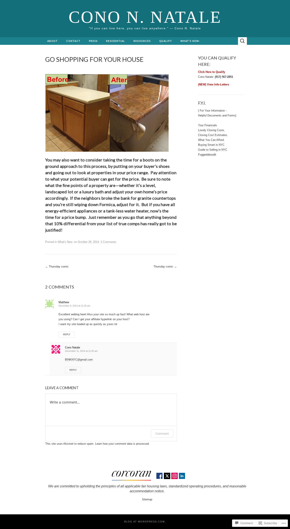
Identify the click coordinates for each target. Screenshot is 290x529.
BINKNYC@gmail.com (79, 359)
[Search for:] (242, 41)
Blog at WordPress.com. (145, 521)
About (52, 41)
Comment (162, 433)
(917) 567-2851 (224, 76)
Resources (142, 41)
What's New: (65, 241)
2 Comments (108, 241)
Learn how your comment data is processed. (122, 443)
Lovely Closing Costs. (211, 130)
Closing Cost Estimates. (213, 135)
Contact (73, 41)
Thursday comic (57, 266)
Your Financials (207, 125)
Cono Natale (72, 347)
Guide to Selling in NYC (212, 149)
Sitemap (147, 499)
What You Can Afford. (211, 139)
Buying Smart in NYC (211, 144)
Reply (66, 334)
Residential (115, 41)
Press (93, 41)
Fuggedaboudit (207, 154)
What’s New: (190, 41)
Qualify (165, 41)
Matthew (64, 302)
